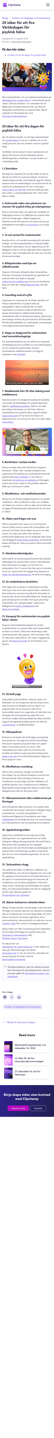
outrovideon (7, 422)
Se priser (38, 1108)
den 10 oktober (23, 476)
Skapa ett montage (10, 609)
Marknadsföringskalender (13, 959)
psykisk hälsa (13, 140)
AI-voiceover (33, 224)
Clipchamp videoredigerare (14, 116)
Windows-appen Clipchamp (14, 938)
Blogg (5, 18)
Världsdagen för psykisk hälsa (16, 100)
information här (10, 952)
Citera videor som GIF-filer (14, 189)
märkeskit (20, 354)
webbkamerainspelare (20, 406)
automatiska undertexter (28, 539)
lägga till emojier (19, 640)
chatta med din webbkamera (15, 281)
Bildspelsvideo (32, 284)
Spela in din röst (9, 756)
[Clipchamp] (11, 5)
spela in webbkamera (24, 606)
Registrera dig (18, 1108)
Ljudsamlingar (8, 724)
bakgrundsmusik (9, 415)
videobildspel (8, 819)
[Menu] (48, 5)
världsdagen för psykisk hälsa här (18, 946)
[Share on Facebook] (5, 997)
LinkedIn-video (9, 923)
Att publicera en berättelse (24, 480)
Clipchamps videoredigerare (15, 935)
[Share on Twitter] (12, 997)
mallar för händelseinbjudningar (16, 574)
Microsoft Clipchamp (21, 41)
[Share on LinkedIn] (19, 997)
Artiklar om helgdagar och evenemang (31, 18)
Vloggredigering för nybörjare (15, 895)
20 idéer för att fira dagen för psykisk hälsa (26, 55)
